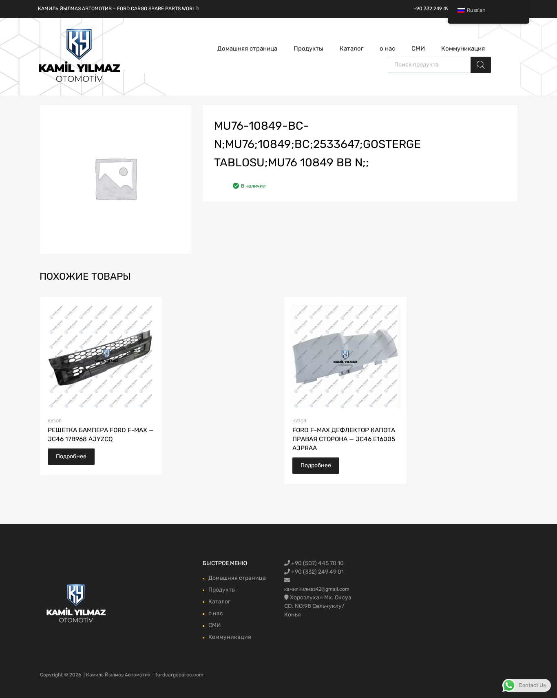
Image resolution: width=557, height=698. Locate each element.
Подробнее (71, 456)
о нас (387, 48)
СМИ (418, 48)
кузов (55, 421)
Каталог (351, 48)
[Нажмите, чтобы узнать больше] (76, 604)
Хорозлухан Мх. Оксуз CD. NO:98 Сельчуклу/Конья (317, 606)
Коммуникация (463, 48)
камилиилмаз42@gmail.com (316, 589)
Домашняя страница (247, 48)
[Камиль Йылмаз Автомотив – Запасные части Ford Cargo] (79, 81)
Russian (476, 10)
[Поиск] (481, 65)
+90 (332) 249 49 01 (317, 571)
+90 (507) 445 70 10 (317, 563)
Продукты (308, 48)
